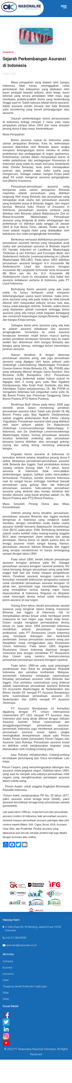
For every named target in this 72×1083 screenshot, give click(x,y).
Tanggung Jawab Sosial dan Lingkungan (25, 986)
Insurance (8, 973)
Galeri (6, 980)
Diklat (6, 992)
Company (8, 961)
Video (6, 999)
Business (7, 967)
